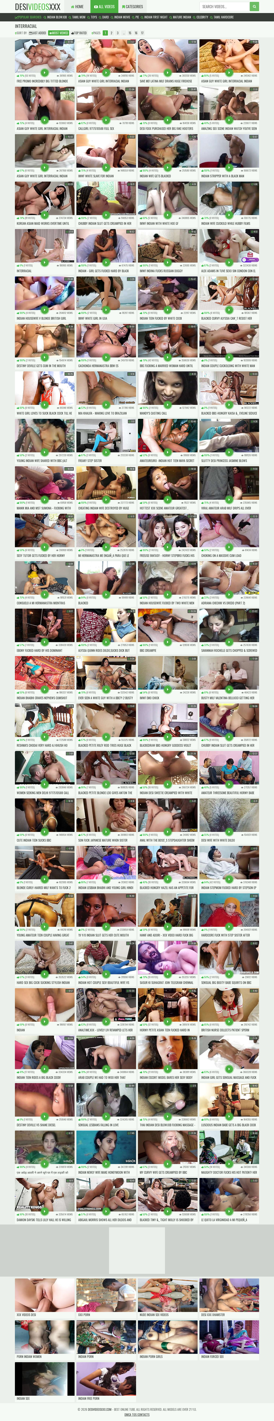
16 (136, 33)
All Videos (106, 6)
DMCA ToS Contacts (137, 1414)
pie (137, 17)
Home (79, 6)
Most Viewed (60, 33)
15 (130, 33)
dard (105, 17)
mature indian (181, 17)
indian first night (156, 17)
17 (142, 33)
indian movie (122, 17)
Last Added (39, 33)
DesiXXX (37, 6)
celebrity (202, 17)
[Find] (254, 6)
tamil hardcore (223, 17)
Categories (134, 6)
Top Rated (80, 33)
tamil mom (78, 17)
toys (93, 17)
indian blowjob (56, 17)
